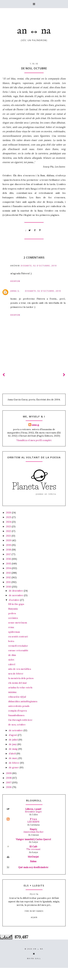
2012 (9, 577)
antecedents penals (18, 706)
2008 (9, 777)
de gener (14, 767)
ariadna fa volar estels (20, 687)
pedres (12, 613)
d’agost (13, 734)
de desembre (16, 590)
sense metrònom (17, 622)
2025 (9, 517)
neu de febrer (15, 673)
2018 (9, 549)
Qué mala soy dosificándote (33, 867)
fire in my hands (34, 911)
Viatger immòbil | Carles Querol (33, 839)
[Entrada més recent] (3, 375)
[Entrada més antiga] (64, 375)
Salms (33, 861)
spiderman (14, 631)
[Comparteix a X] (29, 230)
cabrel (11, 664)
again (34, 917)
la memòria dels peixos (21, 678)
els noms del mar (17, 682)
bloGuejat (33, 856)
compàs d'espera (17, 710)
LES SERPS (33, 821)
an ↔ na (34, 31)
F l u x (33, 819)
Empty (33, 829)
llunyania (13, 608)
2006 (9, 787)
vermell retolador (18, 645)
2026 (9, 512)
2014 (9, 568)
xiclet (11, 659)
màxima (12, 692)
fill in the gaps (16, 604)
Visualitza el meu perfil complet (34, 440)
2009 (9, 773)
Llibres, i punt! (33, 808)
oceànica (13, 617)
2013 (9, 572)
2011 (8, 582)
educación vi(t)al (17, 696)
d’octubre (14, 599)
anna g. (15, 291)
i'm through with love (20, 719)
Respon (15, 281)
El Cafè (33, 846)
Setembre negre (33, 811)
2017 (9, 554)
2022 (9, 531)
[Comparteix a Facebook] (34, 230)
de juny (13, 744)
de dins (12, 655)
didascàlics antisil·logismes (22, 701)
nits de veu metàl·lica (19, 668)
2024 (9, 521)
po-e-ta (34, 894)
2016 (9, 558)
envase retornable (18, 650)
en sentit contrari (18, 636)
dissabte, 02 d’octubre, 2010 (39, 265)
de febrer (14, 762)
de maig (13, 748)
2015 (9, 563)
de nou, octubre (17, 724)
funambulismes (16, 715)
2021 (9, 535)
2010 (9, 586)
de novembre (16, 595)
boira (11, 641)
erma (11, 627)
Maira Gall (34, 958)
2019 (9, 544)
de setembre (16, 730)
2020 (9, 540)
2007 (9, 782)
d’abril (12, 753)
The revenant (33, 849)
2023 (9, 526)
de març (13, 758)
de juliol (13, 739)
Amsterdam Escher (33, 831)
